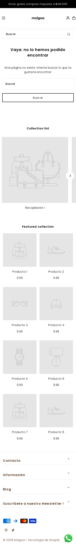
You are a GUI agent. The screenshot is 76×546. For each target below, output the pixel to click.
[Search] (68, 34)
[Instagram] (6, 530)
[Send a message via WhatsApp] (68, 538)
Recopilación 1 (35, 208)
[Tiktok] (13, 530)
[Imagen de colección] (35, 170)
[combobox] (38, 34)
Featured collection (38, 227)
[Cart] (73, 18)
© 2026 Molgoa (14, 540)
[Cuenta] (68, 18)
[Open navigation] (13, 17)
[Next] (70, 176)
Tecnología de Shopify (44, 540)
